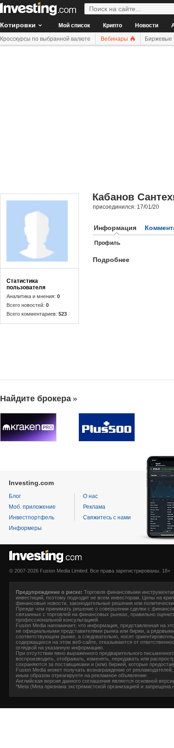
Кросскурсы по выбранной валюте (45, 39)
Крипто (112, 25)
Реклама (94, 507)
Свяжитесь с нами (107, 517)
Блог (15, 496)
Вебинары (115, 39)
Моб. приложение (32, 507)
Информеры (25, 528)
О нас (90, 496)
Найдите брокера (35, 398)
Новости (146, 25)
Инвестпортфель (31, 517)
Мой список (74, 25)
